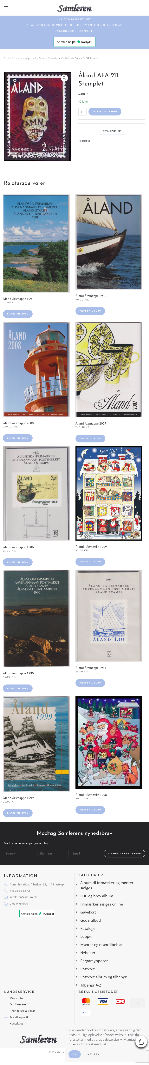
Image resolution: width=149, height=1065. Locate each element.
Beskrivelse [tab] (112, 131)
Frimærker (53, 58)
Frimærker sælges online (25, 58)
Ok (75, 1054)
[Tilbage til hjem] (75, 8)
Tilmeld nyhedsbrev (124, 853)
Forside (7, 58)
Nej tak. (93, 1054)
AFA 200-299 (67, 58)
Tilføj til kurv (105, 111)
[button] (6, 8)
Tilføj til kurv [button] (18, 314)
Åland (43, 58)
